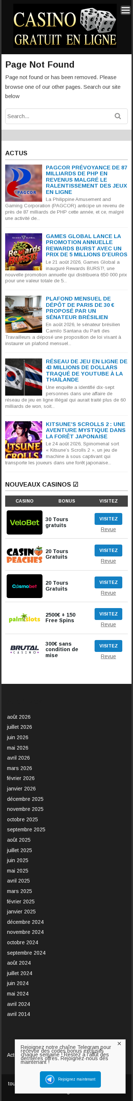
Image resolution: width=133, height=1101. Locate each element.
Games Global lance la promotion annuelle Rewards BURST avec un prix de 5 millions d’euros (86, 245)
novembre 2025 (25, 809)
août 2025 (19, 840)
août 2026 (19, 717)
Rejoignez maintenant (76, 1079)
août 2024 (19, 963)
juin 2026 (17, 737)
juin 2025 (17, 860)
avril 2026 (18, 758)
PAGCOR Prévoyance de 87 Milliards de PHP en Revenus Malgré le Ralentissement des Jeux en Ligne (86, 179)
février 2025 (21, 901)
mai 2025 (17, 871)
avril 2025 (18, 881)
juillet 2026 (19, 727)
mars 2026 (19, 768)
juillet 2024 (19, 973)
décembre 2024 (25, 922)
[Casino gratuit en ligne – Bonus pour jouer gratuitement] (65, 47)
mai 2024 (17, 994)
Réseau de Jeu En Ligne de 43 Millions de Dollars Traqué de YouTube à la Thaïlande (86, 370)
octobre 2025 (22, 819)
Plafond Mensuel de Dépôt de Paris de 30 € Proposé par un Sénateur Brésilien (80, 307)
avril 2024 (18, 1004)
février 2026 (21, 778)
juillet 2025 (19, 850)
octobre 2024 (22, 942)
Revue (108, 529)
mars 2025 (19, 891)
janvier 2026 (21, 789)
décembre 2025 (25, 799)
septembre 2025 (26, 829)
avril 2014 (18, 1014)
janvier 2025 (21, 912)
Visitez (108, 519)
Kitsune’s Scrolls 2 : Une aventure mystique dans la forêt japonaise (86, 430)
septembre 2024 (26, 953)
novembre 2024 (25, 932)
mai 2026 (17, 748)
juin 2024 (17, 983)
